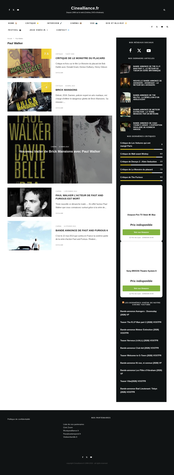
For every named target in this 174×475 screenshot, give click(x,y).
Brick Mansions (66, 90)
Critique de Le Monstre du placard (80, 58)
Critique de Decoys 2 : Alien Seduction (138, 161)
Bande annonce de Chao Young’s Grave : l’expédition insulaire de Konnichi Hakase (147, 126)
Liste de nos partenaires (73, 424)
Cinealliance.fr (85, 8)
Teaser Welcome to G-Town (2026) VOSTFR (140, 355)
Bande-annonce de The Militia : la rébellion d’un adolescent (146, 97)
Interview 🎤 (54, 23)
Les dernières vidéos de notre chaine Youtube (142, 304)
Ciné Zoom (68, 427)
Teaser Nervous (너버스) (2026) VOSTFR (139, 340)
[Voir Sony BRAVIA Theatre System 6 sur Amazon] (141, 255)
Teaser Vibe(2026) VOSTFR (133, 381)
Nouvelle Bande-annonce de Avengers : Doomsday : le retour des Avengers (147, 83)
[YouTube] (18, 10)
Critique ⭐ (32, 23)
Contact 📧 (63, 30)
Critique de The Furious (131, 177)
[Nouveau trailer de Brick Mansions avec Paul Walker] (59, 150)
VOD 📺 (94, 23)
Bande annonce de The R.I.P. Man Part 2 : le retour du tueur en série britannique (147, 68)
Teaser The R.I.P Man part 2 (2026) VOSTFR (140, 322)
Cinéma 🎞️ (76, 23)
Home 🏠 (12, 23)
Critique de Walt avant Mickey (134, 154)
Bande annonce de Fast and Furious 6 (82, 230)
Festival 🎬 (14, 30)
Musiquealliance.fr (71, 430)
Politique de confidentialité (18, 419)
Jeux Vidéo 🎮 (38, 30)
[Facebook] (9, 10)
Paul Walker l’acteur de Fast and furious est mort (79, 197)
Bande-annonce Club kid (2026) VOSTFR (139, 348)
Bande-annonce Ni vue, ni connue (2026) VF (141, 363)
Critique (59, 54)
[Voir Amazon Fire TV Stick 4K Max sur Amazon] (141, 199)
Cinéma (58, 191)
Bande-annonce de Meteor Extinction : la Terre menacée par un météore (146, 112)
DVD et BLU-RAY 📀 (116, 23)
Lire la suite (59, 72)
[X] (13, 10)
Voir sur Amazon (141, 232)
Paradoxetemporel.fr (72, 434)
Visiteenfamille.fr (70, 437)
